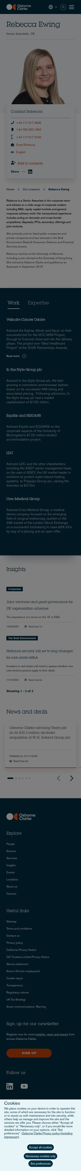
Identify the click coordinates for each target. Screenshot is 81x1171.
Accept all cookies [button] (40, 1147)
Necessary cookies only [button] (40, 1156)
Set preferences (41, 1163)
